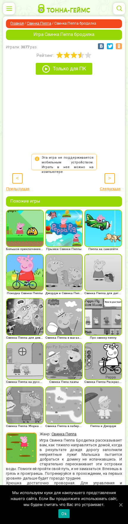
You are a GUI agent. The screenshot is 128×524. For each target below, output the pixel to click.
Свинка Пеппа (39, 23)
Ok (64, 513)
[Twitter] (110, 46)
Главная (17, 23)
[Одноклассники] (119, 46)
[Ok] (121, 505)
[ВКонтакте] (101, 46)
